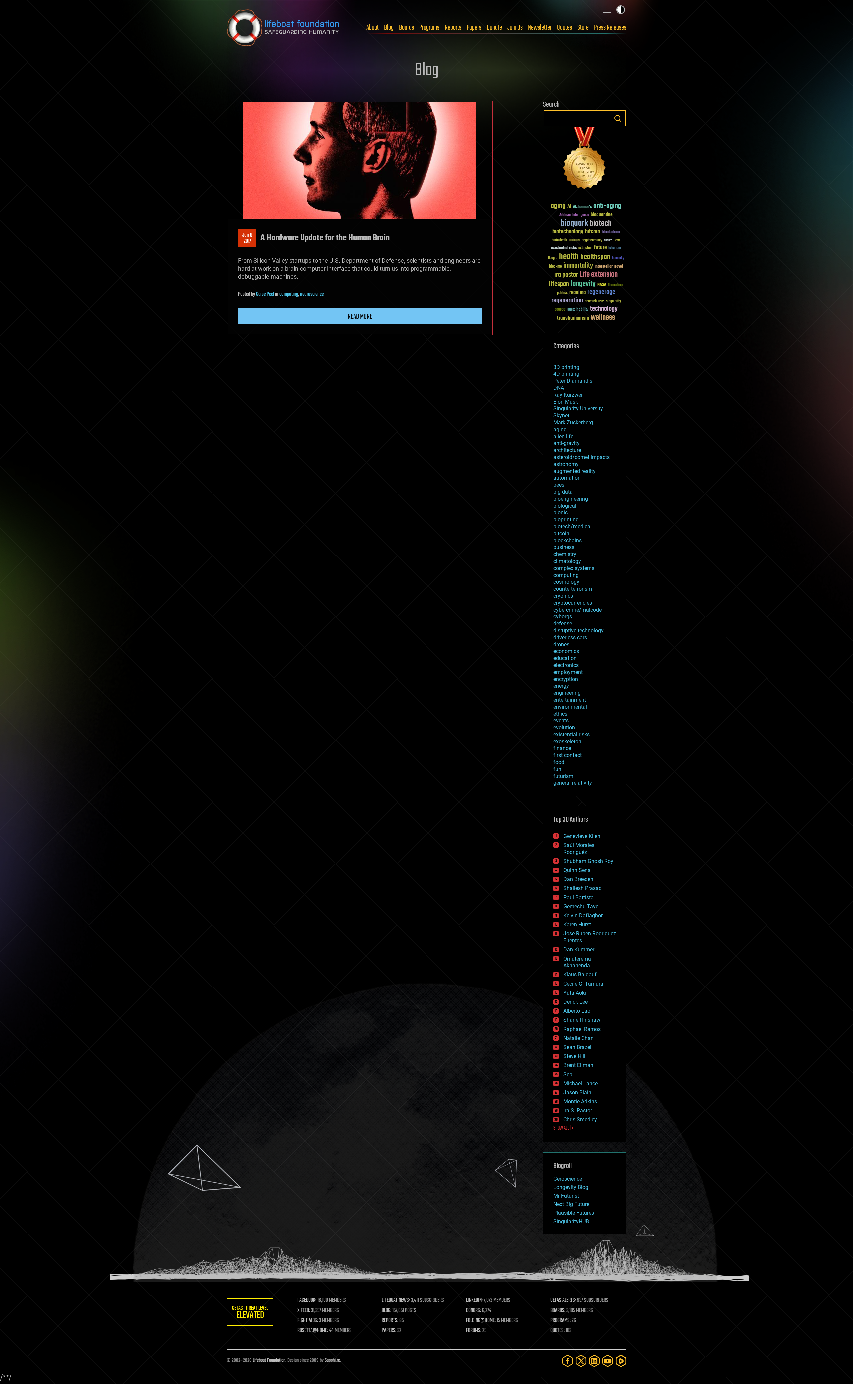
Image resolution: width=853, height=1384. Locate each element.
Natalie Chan (578, 1038)
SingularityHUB (571, 1221)
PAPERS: (389, 1330)
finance (562, 748)
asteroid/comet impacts (581, 457)
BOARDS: (557, 1310)
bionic (560, 512)
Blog (389, 28)
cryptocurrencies (572, 603)
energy (561, 686)
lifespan (559, 284)
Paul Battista (578, 897)
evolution (564, 727)
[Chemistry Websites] (584, 159)
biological (564, 506)
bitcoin (592, 231)
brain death (559, 240)
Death (617, 240)
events (561, 720)
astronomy (566, 464)
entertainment (569, 700)
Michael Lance (580, 1083)
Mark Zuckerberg (573, 422)
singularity (613, 301)
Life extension (599, 274)
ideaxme (555, 267)
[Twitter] (581, 1361)
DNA (558, 388)
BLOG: (386, 1310)
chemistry (564, 554)
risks (601, 301)
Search (618, 118)
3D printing (566, 367)
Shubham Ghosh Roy (588, 861)
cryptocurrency (592, 240)
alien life (563, 436)
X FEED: (303, 1310)
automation (567, 478)
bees (558, 485)
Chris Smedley (580, 1119)
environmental (570, 707)
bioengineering (570, 499)
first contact (567, 755)
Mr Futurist (566, 1196)
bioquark (574, 223)
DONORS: (473, 1310)
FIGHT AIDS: (307, 1320)
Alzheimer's (582, 207)
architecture (567, 450)
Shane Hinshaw (581, 1020)
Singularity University (578, 408)
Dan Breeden (578, 879)
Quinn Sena (577, 870)
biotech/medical (572, 526)
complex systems (573, 568)
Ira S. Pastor (577, 1110)
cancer (574, 240)
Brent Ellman (578, 1065)
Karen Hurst (577, 924)
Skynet (561, 415)
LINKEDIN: (474, 1300)
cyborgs (562, 616)
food (558, 762)
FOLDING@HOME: (481, 1320)
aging (558, 206)
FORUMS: (473, 1330)
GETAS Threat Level (250, 1313)
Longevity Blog (570, 1187)
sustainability (577, 310)
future (600, 247)
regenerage (601, 292)
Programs (429, 28)
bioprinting (566, 519)
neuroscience (312, 294)
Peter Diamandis (572, 381)
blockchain (611, 232)
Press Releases (610, 28)
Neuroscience (615, 285)
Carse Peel (265, 294)
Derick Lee (575, 1002)
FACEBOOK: (306, 1300)
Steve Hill (574, 1056)
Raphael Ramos (582, 1029)
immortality (578, 266)
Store (583, 28)
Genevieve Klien (581, 836)
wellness (603, 317)
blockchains (567, 540)
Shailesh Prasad (582, 888)
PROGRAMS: (560, 1320)
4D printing (566, 374)
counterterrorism (572, 589)
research (591, 301)
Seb (567, 1074)
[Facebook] (567, 1361)
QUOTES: (557, 1330)
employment (568, 672)
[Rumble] (621, 1361)
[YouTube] (607, 1361)
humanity (618, 258)
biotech (601, 223)
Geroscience (567, 1179)
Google (552, 258)
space (560, 309)
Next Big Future (571, 1204)
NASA (601, 285)
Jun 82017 (247, 238)
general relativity (572, 783)
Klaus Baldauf (580, 974)
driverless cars (570, 637)
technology (604, 309)
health (569, 257)
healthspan (595, 257)
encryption (565, 679)
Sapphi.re (332, 1360)
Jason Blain (577, 1092)
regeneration (567, 300)
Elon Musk (565, 402)
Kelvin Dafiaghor (583, 915)
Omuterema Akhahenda (577, 962)
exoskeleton (567, 741)
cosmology (566, 582)
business (563, 547)
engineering (567, 693)
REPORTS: (390, 1320)
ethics (560, 714)
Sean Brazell (578, 1047)
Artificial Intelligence (574, 215)
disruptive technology (578, 630)
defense (562, 623)
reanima (577, 292)
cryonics (563, 596)
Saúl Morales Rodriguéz (578, 848)
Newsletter (540, 28)
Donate (494, 28)
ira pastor (566, 275)
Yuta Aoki (574, 993)
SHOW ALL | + (563, 1128)
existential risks (564, 248)
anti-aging (607, 206)
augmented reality (574, 471)
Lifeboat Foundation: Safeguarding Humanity (283, 27)
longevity (583, 284)
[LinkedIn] (594, 1361)
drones (561, 644)
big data (563, 492)
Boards (406, 28)
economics (566, 651)
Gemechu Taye (580, 906)
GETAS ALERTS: (563, 1300)
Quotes (564, 28)
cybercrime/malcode (577, 610)
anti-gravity (566, 443)
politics (562, 293)
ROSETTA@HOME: (312, 1330)
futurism (614, 248)
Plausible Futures (573, 1213)
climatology (567, 561)
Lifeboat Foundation (269, 1360)
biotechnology (567, 231)
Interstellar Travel (609, 266)
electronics (566, 665)
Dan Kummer (578, 949)
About (372, 28)
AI (569, 207)
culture (608, 240)
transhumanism (573, 318)
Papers (474, 28)
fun (557, 769)
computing (288, 294)
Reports (453, 28)
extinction (585, 248)
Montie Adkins (580, 1101)
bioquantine (602, 214)
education (565, 658)
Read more (360, 316)
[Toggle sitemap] (607, 9)
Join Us (515, 28)
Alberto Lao (576, 1011)
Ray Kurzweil (568, 395)
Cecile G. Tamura (583, 984)
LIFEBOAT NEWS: (396, 1300)
